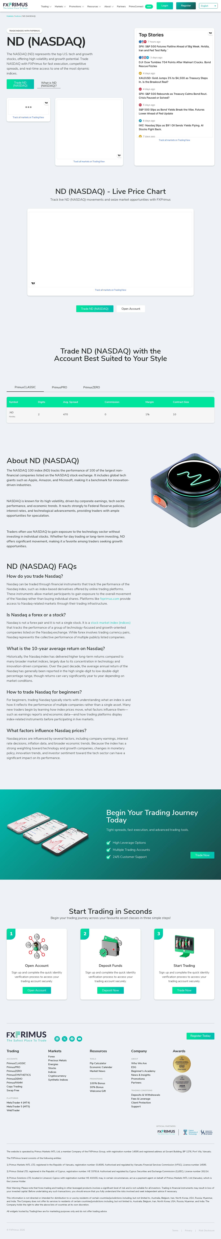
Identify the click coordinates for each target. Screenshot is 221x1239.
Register (186, 6)
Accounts (12, 1059)
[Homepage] (20, 6)
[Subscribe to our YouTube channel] (79, 1039)
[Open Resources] (100, 6)
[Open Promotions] (83, 6)
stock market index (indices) (111, 623)
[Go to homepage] (26, 1036)
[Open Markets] (65, 6)
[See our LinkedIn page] (57, 1039)
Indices (18, 16)
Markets (10, 16)
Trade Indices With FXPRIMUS (24, 31)
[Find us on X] (64, 1039)
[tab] (25, 388)
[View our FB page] (72, 1039)
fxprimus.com (109, 599)
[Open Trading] (50, 6)
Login (164, 6)
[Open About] (112, 6)
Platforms (12, 1098)
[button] (208, 5)
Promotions (96, 1079)
